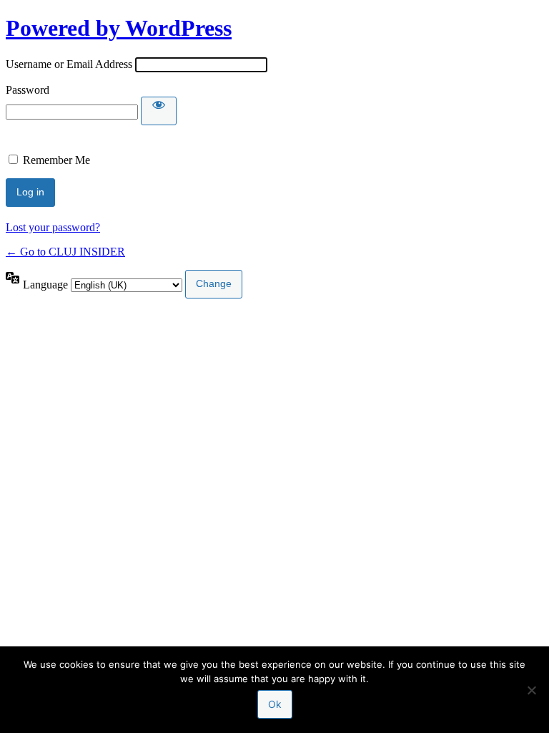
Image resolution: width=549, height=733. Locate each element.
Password (27, 90)
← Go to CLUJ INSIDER (65, 252)
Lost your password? (53, 227)
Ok (275, 704)
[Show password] (159, 111)
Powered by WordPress (119, 28)
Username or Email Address (69, 64)
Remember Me (56, 160)
